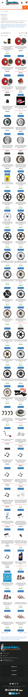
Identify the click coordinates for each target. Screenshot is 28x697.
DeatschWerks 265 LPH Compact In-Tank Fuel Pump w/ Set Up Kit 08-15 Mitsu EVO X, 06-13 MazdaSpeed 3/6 (21, 523)
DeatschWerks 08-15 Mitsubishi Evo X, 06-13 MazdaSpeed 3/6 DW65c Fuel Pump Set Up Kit (21, 501)
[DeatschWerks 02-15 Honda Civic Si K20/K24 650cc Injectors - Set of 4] (20, 454)
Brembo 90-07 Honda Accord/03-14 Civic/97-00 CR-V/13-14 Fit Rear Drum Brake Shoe (7, 420)
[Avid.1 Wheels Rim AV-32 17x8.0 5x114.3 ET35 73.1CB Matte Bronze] (7, 392)
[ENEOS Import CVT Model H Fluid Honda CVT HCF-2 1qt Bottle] (20, 556)
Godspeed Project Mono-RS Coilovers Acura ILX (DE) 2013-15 (20, 603)
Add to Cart (7, 386)
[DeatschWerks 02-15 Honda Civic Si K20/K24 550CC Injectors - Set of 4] (7, 454)
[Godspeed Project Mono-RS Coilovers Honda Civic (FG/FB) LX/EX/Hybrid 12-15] (7, 617)
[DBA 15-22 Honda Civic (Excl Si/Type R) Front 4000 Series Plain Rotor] (20, 413)
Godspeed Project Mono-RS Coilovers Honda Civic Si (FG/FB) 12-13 (20, 623)
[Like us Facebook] (10, 684)
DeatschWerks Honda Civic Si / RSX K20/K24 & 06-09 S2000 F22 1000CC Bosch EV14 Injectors (7, 563)
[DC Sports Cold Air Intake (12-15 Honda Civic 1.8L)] (7, 434)
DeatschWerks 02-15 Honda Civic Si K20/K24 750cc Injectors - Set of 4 (7, 480)
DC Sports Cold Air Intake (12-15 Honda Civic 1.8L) (7, 440)
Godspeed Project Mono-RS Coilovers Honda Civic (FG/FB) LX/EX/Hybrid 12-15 (7, 623)
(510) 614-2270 (6, 653)
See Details (7, 448)
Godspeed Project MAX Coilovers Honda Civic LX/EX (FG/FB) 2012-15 (20, 584)
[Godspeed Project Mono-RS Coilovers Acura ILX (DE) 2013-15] (20, 597)
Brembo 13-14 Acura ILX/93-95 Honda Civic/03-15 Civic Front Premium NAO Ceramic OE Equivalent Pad (21, 399)
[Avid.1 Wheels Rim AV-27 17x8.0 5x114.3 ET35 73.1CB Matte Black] (7, 373)
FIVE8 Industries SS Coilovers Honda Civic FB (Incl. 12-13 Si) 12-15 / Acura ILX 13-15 (7, 584)
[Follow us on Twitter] (17, 684)
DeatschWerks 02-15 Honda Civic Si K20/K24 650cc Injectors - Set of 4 (20, 461)
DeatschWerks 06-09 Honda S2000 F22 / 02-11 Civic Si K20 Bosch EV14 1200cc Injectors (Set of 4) (20, 481)
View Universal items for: (14, 638)
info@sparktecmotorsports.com (10, 657)
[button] (14, 666)
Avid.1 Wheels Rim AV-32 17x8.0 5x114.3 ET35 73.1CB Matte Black (20, 380)
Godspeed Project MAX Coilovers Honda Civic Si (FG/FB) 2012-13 (7, 603)
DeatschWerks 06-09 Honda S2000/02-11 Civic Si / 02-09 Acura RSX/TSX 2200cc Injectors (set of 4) (7, 502)
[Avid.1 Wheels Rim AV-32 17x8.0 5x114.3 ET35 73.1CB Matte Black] (20, 373)
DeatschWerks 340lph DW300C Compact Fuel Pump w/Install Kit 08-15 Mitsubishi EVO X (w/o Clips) (7, 542)
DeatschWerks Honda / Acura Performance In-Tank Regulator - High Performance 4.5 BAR (20, 541)
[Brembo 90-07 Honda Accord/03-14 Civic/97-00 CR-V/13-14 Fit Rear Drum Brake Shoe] (7, 413)
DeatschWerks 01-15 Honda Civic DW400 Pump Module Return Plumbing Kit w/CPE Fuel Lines (20, 441)
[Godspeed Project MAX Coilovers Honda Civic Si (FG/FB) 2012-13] (7, 597)
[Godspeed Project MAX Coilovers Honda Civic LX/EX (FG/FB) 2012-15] (20, 577)
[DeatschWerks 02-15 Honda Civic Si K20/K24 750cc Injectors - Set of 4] (7, 474)
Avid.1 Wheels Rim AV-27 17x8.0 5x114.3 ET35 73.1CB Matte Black (7, 380)
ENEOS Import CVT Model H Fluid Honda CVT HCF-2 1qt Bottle (20, 563)
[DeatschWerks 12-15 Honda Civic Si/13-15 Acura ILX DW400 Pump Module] (7, 516)
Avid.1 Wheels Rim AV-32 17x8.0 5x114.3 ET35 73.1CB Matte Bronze (7, 398)
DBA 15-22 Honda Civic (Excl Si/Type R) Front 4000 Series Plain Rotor (20, 419)
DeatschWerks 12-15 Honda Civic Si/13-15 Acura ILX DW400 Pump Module (7, 522)
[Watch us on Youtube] (13, 684)
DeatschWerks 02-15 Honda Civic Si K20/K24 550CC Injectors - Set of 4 (7, 461)
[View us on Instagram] (15, 684)
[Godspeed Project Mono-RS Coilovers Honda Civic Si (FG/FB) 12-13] (20, 617)
